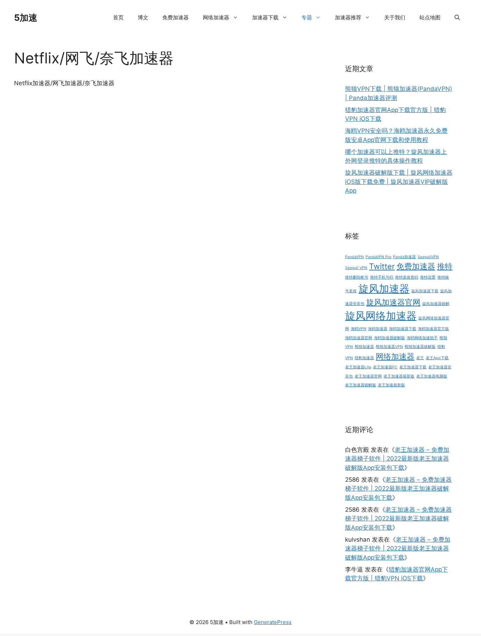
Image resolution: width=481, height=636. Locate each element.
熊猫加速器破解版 (420, 346)
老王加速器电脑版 (431, 376)
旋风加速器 (384, 288)
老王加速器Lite (358, 367)
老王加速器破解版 (360, 385)
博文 (143, 17)
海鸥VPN (358, 328)
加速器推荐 (348, 17)
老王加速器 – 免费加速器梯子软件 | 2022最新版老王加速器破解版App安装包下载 (397, 458)
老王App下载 (437, 358)
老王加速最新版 (391, 385)
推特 (444, 266)
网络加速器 (216, 17)
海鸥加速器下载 (402, 328)
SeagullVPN (428, 257)
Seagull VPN (356, 268)
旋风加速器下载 (424, 291)
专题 (306, 17)
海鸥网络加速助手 (422, 338)
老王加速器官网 (368, 376)
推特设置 (428, 277)
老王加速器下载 (412, 367)
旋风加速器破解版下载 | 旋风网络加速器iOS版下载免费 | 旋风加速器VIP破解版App (398, 181)
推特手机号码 (381, 277)
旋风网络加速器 (381, 316)
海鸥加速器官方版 (433, 328)
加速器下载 (265, 17)
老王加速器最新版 (398, 376)
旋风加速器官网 (393, 302)
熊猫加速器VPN (389, 346)
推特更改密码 (406, 277)
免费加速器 (175, 17)
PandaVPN (354, 257)
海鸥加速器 (377, 328)
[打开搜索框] (457, 17)
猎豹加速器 (364, 358)
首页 (118, 17)
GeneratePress (273, 622)
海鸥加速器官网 (358, 338)
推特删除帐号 (356, 277)
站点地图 (430, 17)
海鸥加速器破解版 (389, 338)
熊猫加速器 (364, 346)
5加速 (25, 17)
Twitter (382, 266)
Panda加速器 (404, 257)
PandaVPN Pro (378, 257)
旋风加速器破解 (435, 303)
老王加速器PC (385, 367)
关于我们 (394, 17)
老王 (420, 358)
